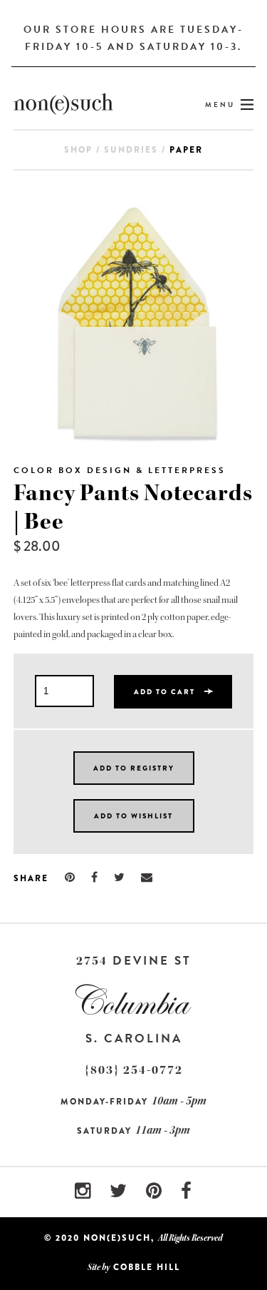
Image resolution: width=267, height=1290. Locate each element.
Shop (78, 149)
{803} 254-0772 (134, 1069)
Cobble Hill (146, 1267)
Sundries (131, 149)
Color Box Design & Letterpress (120, 470)
